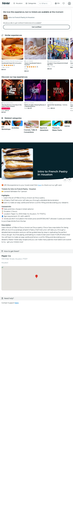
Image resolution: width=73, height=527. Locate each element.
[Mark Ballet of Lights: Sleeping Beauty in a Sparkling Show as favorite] (44, 81)
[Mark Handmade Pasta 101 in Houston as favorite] (21, 39)
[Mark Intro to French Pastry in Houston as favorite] (69, 180)
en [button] (58, 3)
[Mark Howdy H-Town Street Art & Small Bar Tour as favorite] (67, 39)
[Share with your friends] (65, 180)
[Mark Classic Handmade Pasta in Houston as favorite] (44, 39)
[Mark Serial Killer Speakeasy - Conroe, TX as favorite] (67, 81)
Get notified (36, 27)
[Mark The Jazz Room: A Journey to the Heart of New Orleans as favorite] (21, 81)
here (39, 185)
